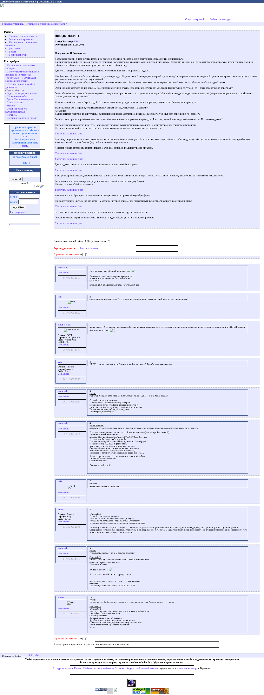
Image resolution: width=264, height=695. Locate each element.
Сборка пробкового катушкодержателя (16, 110)
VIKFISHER (64, 325)
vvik (60, 297)
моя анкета (63, 272)
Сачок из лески (14, 102)
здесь (24, 145)
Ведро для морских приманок (22, 93)
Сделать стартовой (194, 19)
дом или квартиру (188, 668)
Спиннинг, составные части (23, 36)
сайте (24, 136)
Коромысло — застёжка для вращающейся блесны (20, 79)
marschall (62, 267)
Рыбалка (87, 668)
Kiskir (61, 597)
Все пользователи (18, 54)
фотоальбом (15, 48)
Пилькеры (12, 114)
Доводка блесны (15, 90)
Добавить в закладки (220, 19)
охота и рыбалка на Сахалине (109, 668)
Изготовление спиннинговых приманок (45, 23)
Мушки (11, 105)
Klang (77, 41)
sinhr (60, 362)
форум (12, 51)
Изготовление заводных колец (22, 118)
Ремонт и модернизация (21, 39)
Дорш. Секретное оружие (20, 99)
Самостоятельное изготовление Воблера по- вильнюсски (22, 73)
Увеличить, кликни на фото (69, 133)
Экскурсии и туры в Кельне (67, 668)
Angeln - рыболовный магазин (142, 668)
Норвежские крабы (17, 96)
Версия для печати (89, 248)
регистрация (18, 212)
